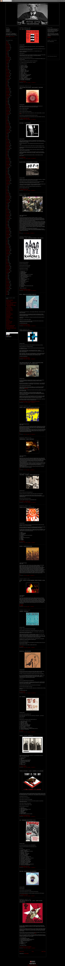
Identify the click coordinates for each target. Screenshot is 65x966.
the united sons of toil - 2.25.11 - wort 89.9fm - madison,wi (31, 901)
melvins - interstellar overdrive (27, 871)
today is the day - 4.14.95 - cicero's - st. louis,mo (31, 770)
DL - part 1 (21, 604)
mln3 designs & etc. (9, 317)
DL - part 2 (21, 605)
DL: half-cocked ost (22, 81)
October (7, 60)
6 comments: (32, 233)
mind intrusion (8, 315)
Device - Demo (22, 195)
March (7, 56)
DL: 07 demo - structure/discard (24, 501)
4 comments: (32, 575)
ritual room (8, 320)
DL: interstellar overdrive (23, 894)
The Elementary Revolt (10, 326)
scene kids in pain (9, 321)
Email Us (7, 36)
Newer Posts (21, 951)
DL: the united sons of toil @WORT (25, 946)
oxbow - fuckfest (24, 611)
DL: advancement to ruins (23, 189)
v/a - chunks (22, 696)
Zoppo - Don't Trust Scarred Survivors (29, 407)
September (8, 78)
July (6, 41)
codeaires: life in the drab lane (11, 302)
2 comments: (33, 190)
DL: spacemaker (22, 691)
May (6, 53)
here (20, 113)
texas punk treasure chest (10, 325)
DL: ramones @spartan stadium (24, 289)
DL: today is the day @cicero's (24, 815)
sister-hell (7, 324)
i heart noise (8, 311)
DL (20, 433)
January (7, 72)
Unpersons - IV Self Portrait (26, 439)
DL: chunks (21, 730)
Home (33, 951)
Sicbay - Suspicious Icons (25, 546)
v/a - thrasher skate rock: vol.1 (27, 820)
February (7, 44)
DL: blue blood (22, 541)
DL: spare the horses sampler (24, 324)
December (8, 57)
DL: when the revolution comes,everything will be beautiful (29, 401)
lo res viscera (8, 312)
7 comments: (33, 82)
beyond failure (8, 301)
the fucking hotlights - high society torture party (31, 88)
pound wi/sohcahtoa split (26, 330)
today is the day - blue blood (26, 507)
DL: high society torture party (24, 118)
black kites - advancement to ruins (28, 162)
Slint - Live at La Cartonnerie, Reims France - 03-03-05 (32, 581)
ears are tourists (9, 307)
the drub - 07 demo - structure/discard (29, 474)
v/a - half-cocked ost (24, 29)
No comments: (33, 119)
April (7, 54)
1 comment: (33, 542)
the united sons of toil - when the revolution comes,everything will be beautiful (31, 363)
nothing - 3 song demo (25, 123)
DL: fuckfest (21, 646)
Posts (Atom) (26, 953)
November (8, 47)
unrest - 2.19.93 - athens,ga (26, 735)
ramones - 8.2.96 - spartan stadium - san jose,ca (31, 238)
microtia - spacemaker (25, 651)
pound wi (26, 388)
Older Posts (44, 951)
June (7, 82)
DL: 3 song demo (22, 157)
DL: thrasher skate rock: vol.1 (24, 866)
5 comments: (33, 867)
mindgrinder (8, 316)
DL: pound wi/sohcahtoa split (24, 357)
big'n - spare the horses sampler (27, 294)
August (7, 50)
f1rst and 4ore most (9, 310)
